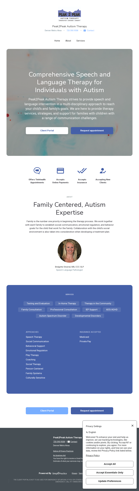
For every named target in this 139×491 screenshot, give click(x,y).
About (68, 40)
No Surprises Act (59, 455)
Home (57, 40)
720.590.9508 (72, 30)
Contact (90, 30)
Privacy (74, 473)
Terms (81, 473)
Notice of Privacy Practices (63, 451)
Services (80, 40)
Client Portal (47, 130)
